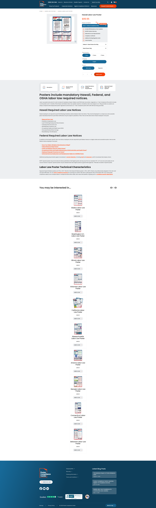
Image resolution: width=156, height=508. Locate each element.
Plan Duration (85, 52)
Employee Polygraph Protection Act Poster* (53, 152)
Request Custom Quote (107, 6)
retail (82, 157)
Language (84, 58)
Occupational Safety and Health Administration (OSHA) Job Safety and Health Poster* (64, 150)
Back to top (110, 505)
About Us (60, 2)
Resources (94, 6)
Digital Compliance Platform (81, 6)
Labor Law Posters (50, 11)
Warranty (68, 471)
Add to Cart (77, 216)
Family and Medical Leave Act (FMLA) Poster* (54, 148)
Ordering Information (71, 474)
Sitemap (41, 505)
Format (84, 65)
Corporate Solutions (67, 6)
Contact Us (86, 2)
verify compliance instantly (61, 172)
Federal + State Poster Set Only (90, 44)
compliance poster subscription (105, 174)
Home (41, 11)
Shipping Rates (69, 468)
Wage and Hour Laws (47, 119)
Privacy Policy (51, 505)
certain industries (71, 157)
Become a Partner (68, 2)
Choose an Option (86, 22)
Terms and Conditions (71, 477)
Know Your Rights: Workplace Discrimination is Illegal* (56, 145)
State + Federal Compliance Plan (91, 25)
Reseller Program (78, 2)
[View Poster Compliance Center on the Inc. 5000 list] (87, 496)
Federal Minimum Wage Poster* (50, 146)
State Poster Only (87, 48)
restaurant (89, 157)
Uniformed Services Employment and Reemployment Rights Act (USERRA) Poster (63, 153)
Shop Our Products (54, 6)
